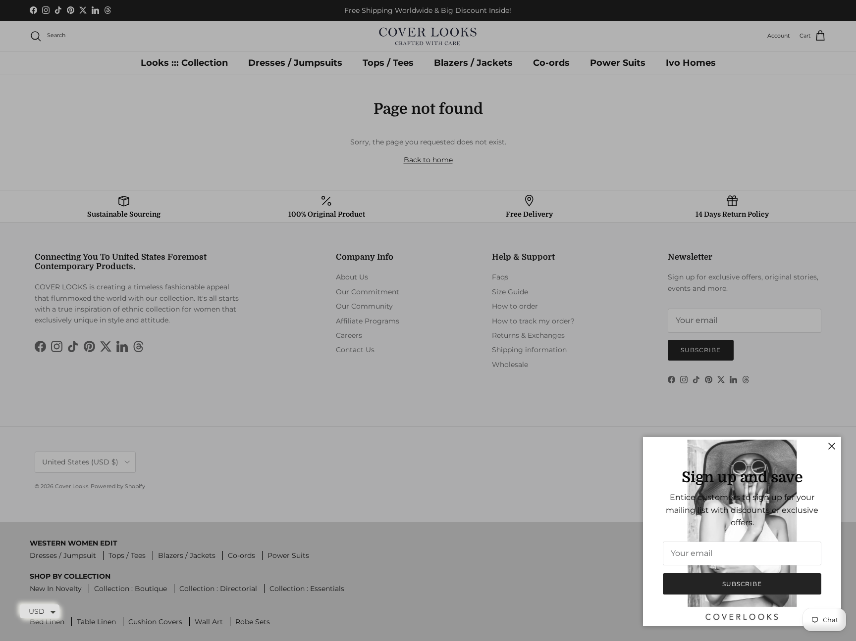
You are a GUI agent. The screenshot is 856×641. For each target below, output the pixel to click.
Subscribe (742, 584)
